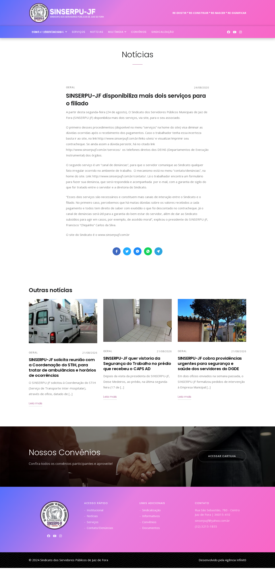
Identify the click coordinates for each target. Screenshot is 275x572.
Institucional (95, 510)
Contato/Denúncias (100, 528)
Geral (70, 87)
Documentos (151, 528)
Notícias (92, 516)
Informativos (151, 516)
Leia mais (35, 403)
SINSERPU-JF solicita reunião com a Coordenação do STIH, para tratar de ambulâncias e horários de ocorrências (62, 367)
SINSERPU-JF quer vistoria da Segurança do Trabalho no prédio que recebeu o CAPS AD (137, 363)
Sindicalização (151, 510)
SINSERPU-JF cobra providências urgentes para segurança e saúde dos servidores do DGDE (210, 363)
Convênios (149, 522)
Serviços (92, 522)
